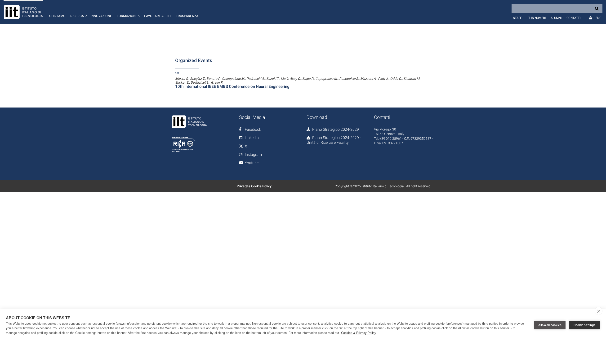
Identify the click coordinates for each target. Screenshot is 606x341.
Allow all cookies (549, 325)
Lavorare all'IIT (157, 16)
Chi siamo (57, 16)
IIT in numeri (536, 18)
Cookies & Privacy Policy (358, 333)
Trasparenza (187, 16)
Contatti (573, 18)
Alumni (556, 18)
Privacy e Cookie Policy (254, 186)
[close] (598, 311)
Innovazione (101, 16)
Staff (517, 18)
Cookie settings (584, 325)
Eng (599, 18)
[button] (78, 12)
